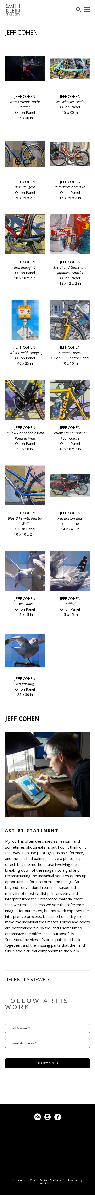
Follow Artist (47, 1063)
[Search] (78, 9)
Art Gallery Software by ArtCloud (61, 1181)
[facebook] (57, 1117)
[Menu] (87, 9)
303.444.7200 (48, 1157)
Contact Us (47, 1165)
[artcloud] (37, 1117)
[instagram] (47, 1117)
